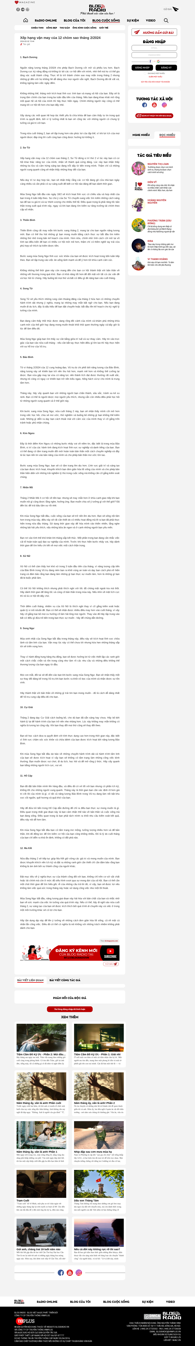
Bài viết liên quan (30, 980)
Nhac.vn (176, 1340)
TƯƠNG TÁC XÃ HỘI (154, 98)
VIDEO (150, 20)
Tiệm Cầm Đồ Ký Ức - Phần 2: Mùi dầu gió (41, 1054)
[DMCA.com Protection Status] (152, 1316)
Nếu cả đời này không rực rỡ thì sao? (97, 1249)
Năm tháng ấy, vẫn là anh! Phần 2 (94, 1103)
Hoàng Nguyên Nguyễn (157, 201)
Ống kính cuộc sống (85, 27)
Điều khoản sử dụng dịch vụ (167, 1334)
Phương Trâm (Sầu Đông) (159, 222)
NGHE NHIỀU (141, 134)
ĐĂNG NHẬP (142, 67)
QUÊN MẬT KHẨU (155, 77)
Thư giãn (65, 27)
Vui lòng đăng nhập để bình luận (69, 1009)
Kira (150, 241)
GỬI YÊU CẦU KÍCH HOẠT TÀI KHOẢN (155, 82)
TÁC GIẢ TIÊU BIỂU (154, 155)
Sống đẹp (51, 27)
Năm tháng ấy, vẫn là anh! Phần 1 (37, 1152)
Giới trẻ (103, 27)
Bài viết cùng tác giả (65, 980)
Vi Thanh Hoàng (158, 259)
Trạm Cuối (23, 1200)
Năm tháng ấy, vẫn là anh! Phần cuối (39, 1103)
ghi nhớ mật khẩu (156, 73)
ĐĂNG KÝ (166, 67)
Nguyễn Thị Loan (158, 164)
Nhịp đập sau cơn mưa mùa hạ (93, 1152)
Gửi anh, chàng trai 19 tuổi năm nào (38, 1249)
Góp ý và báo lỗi (172, 1337)
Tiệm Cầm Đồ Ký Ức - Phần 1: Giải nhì (97, 1054)
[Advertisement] (70, 1286)
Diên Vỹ (152, 182)
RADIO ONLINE (46, 20)
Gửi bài (168, 9)
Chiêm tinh (37, 27)
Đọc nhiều (167, 134)
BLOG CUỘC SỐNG (106, 20)
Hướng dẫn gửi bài (157, 32)
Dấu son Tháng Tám (86, 1200)
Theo (109, 941)
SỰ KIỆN (133, 20)
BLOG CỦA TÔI (74, 20)
